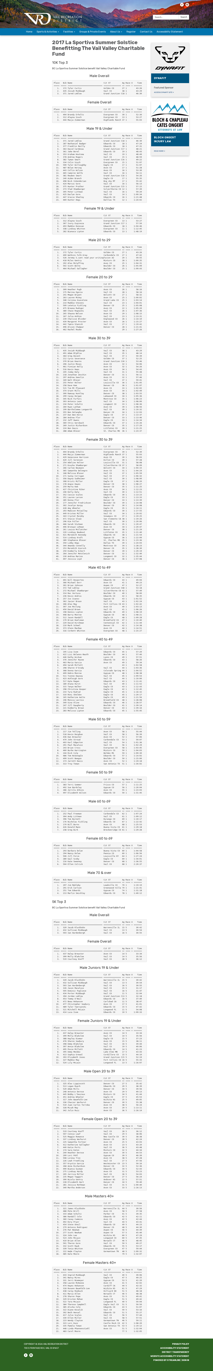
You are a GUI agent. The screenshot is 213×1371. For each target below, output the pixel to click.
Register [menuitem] (131, 31)
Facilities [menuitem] (68, 31)
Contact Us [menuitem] (146, 31)
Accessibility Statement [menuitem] (170, 31)
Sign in (185, 1360)
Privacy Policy (180, 1344)
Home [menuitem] (29, 31)
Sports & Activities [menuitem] (47, 31)
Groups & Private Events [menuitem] (92, 31)
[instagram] (187, 5)
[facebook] (182, 5)
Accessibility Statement (174, 1348)
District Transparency (175, 1352)
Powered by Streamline (166, 1360)
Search (184, 17)
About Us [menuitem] (115, 31)
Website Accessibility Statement (170, 1356)
